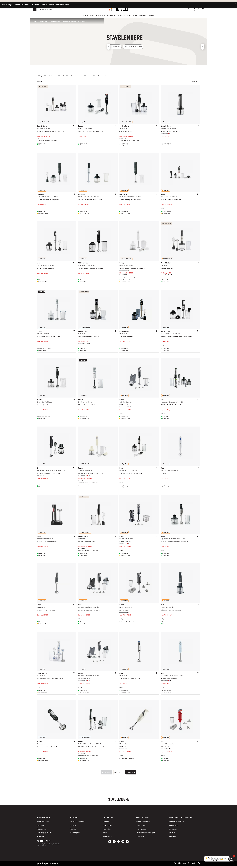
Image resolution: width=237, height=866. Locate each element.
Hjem (34, 21)
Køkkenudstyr (100, 15)
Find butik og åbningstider (77, 821)
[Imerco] (64, 841)
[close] (235, 3)
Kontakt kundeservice (43, 821)
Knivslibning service (75, 833)
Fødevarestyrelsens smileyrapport (145, 833)
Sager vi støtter (140, 836)
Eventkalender (173, 836)
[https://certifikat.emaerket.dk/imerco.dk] (198, 863)
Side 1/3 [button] (117, 772)
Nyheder (151, 15)
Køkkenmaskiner (55, 21)
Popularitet (193, 82)
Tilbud (92, 15)
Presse (105, 833)
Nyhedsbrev (172, 833)
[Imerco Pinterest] (122, 841)
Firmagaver (106, 821)
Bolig (120, 15)
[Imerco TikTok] (118, 841)
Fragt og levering (41, 829)
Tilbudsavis (73, 829)
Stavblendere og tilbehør (69, 21)
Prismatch (73, 825)
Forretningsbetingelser (142, 829)
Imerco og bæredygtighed (143, 821)
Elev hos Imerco (107, 825)
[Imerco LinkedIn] (127, 841)
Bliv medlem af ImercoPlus (176, 821)
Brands (85, 15)
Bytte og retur (41, 825)
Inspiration (142, 15)
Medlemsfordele (173, 825)
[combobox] (119, 772)
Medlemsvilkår (173, 829)
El (124, 15)
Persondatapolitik (141, 825)
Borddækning (111, 15)
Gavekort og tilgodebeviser (44, 833)
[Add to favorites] (74, 126)
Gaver (135, 15)
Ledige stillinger (107, 829)
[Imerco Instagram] (114, 841)
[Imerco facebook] (109, 841)
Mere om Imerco (107, 836)
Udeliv (129, 15)
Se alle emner (40, 836)
